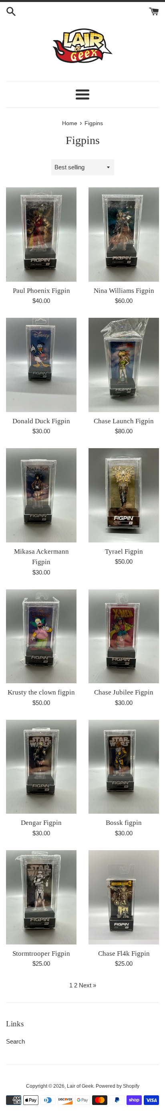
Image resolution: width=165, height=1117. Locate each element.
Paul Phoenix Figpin (41, 290)
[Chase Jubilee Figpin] (124, 636)
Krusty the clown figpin (41, 692)
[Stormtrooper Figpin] (41, 897)
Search (15, 1041)
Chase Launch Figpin (124, 421)
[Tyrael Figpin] (124, 495)
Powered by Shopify (117, 1086)
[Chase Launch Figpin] (124, 365)
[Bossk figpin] (124, 767)
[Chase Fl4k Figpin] (124, 897)
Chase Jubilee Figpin (123, 692)
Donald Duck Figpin (41, 421)
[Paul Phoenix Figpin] (41, 234)
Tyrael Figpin (124, 551)
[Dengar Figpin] (41, 767)
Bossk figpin (124, 823)
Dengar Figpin (41, 823)
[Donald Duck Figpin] (41, 365)
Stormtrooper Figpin (41, 953)
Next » (87, 985)
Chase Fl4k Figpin (124, 953)
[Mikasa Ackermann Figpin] (41, 495)
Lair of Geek (80, 1086)
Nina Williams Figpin (124, 290)
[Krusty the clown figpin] (41, 636)
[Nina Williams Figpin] (124, 234)
